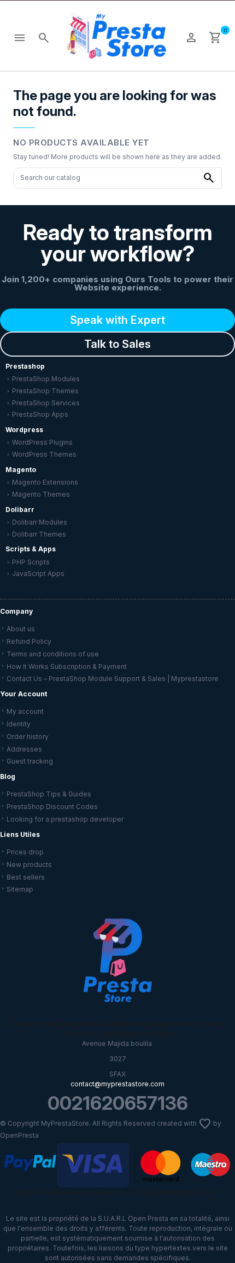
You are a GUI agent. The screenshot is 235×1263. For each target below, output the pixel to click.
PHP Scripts (31, 562)
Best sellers (26, 877)
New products (29, 864)
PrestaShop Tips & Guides (49, 794)
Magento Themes (41, 494)
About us (21, 629)
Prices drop (25, 852)
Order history (28, 736)
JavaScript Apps (38, 573)
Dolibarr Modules (39, 522)
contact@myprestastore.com (117, 1084)
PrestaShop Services (46, 403)
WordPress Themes (44, 454)
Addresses (24, 749)
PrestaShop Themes (45, 391)
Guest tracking (30, 761)
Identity (19, 724)
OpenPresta (19, 1135)
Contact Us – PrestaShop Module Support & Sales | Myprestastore (113, 678)
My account (25, 711)
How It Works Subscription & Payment (67, 666)
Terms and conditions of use (53, 654)
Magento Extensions (45, 482)
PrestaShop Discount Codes (52, 806)
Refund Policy (29, 641)
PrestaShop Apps (40, 414)
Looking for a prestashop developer (65, 819)
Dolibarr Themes (39, 534)
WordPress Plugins (42, 442)
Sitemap (20, 889)
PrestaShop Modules (46, 379)
